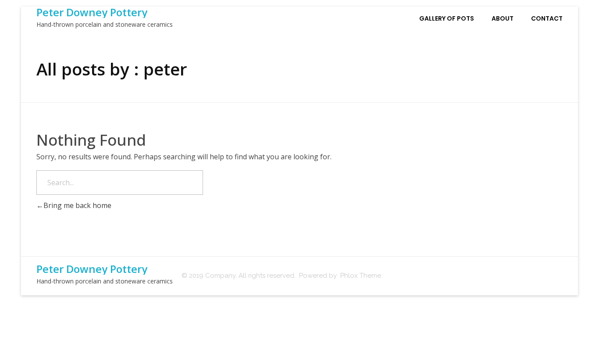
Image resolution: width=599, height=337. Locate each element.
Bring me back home (77, 205)
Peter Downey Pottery (91, 12)
